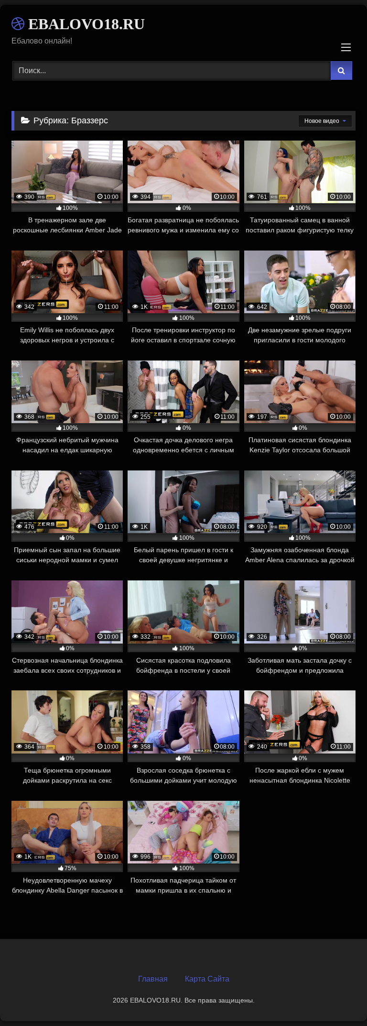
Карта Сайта (207, 979)
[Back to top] (337, 997)
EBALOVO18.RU (84, 24)
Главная (153, 979)
